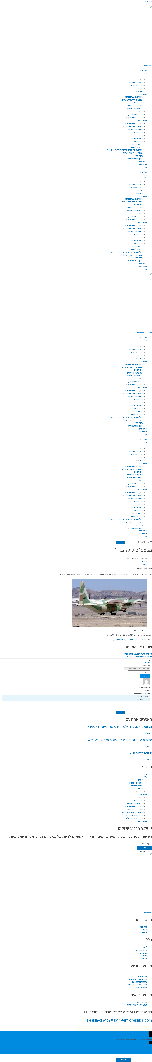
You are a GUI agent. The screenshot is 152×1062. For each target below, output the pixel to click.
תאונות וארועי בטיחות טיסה (132, 126)
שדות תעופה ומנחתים (134, 105)
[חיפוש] (120, 542)
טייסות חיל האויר (136, 144)
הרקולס (144, 639)
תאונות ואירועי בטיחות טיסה (132, 100)
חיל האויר (137, 639)
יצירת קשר (143, 167)
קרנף (112, 639)
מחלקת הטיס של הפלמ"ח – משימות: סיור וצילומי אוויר (118, 740)
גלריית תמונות (142, 161)
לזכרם (140, 79)
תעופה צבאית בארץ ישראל (132, 153)
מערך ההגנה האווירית (135, 159)
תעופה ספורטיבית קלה (134, 114)
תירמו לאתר (143, 164)
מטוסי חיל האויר (136, 138)
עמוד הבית (143, 70)
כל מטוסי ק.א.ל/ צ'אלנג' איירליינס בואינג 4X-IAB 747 (119, 727)
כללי (145, 76)
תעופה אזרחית (142, 94)
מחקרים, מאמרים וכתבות (133, 97)
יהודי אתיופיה (120, 639)
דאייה (140, 111)
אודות (145, 73)
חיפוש (149, 542)
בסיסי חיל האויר (136, 147)
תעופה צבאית (142, 120)
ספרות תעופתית (136, 85)
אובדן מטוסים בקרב (135, 129)
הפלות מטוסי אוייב (135, 141)
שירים (140, 88)
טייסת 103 (129, 639)
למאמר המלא (147, 733)
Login (147, 663)
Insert (123, 1060)
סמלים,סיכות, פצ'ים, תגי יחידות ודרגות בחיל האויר (124, 150)
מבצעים (139, 135)
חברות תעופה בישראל (134, 108)
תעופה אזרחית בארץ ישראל (132, 117)
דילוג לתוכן (148, 1)
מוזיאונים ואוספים (135, 82)
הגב (149, 1052)
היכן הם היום (137, 102)
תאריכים (139, 91)
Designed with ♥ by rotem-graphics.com (119, 1020)
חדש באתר (143, 774)
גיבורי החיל (138, 156)
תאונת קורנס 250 (141, 753)
